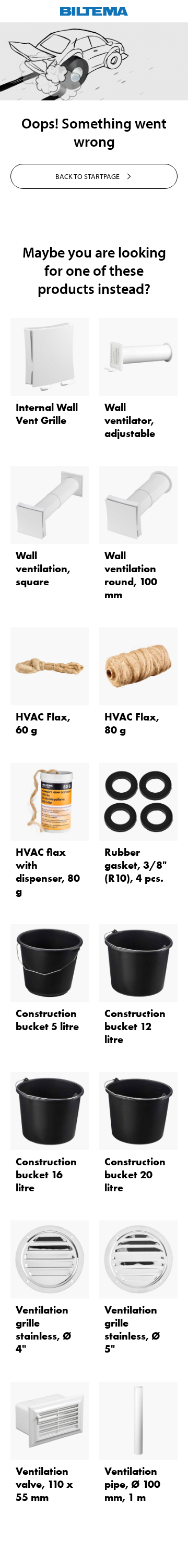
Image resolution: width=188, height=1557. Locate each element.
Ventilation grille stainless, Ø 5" (132, 1329)
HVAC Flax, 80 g (131, 723)
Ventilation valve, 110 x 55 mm (44, 1484)
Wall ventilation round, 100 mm (130, 575)
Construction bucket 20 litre (135, 1174)
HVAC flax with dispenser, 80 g (48, 871)
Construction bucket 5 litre (47, 1020)
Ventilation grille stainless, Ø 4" (44, 1329)
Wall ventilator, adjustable (129, 420)
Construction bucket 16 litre (46, 1174)
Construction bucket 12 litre (135, 1026)
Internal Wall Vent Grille (47, 414)
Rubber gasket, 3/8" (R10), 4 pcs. (135, 865)
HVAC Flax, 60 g (43, 723)
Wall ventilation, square (43, 568)
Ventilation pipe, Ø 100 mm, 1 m (132, 1484)
